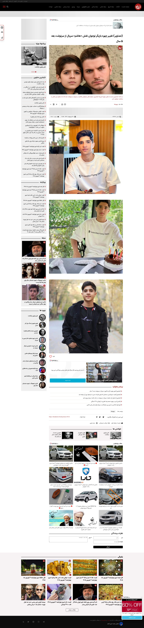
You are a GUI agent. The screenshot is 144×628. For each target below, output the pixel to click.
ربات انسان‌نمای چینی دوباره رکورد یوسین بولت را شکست (34, 83)
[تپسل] (50, 360)
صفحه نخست (125, 7)
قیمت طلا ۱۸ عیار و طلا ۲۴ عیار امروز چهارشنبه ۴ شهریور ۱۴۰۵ (33, 170)
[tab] (35, 71)
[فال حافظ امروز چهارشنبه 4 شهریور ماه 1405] (33, 567)
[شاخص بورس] (2, 37)
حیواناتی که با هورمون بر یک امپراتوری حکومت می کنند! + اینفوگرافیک (34, 126)
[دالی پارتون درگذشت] (115, 435)
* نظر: (90, 538)
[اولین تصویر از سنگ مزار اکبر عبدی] (91, 435)
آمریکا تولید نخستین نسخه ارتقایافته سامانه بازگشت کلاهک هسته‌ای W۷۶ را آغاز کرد (33, 93)
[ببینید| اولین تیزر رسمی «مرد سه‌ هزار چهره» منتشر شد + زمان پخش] (33, 592)
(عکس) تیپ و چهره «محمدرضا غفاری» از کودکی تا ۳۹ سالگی (105, 402)
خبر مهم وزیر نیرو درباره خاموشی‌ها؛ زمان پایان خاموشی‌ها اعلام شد (34, 165)
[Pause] (88, 381)
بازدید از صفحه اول (116, 423)
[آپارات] (33, 622)
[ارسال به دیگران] (65, 105)
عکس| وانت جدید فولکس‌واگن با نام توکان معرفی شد (33, 154)
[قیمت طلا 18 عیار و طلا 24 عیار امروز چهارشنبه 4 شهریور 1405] (85, 567)
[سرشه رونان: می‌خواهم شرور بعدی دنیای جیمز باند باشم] (42, 377)
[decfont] (50, 104)
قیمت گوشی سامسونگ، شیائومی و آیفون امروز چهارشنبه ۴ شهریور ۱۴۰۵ (34, 112)
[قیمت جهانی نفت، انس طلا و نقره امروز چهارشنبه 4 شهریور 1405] (59, 567)
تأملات (118, 7)
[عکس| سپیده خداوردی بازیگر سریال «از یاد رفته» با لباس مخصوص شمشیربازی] (42, 347)
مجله (44, 238)
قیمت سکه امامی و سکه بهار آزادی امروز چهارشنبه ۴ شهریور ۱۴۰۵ (34, 226)
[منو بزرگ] (4, 7)
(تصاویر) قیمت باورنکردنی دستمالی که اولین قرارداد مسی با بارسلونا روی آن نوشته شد (99, 395)
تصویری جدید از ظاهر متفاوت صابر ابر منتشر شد (56, 435)
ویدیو (73, 7)
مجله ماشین (57, 7)
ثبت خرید (67, 380)
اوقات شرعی (5, 1)
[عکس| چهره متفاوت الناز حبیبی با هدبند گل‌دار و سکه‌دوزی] (42, 340)
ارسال (108, 547)
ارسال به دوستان (103, 423)
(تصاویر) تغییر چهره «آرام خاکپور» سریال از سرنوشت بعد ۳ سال (105, 391)
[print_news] (62, 105)
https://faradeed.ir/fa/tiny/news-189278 (59, 417)
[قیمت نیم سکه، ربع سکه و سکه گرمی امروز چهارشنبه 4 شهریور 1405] (111, 592)
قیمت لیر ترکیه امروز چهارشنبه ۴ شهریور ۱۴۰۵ (33, 146)
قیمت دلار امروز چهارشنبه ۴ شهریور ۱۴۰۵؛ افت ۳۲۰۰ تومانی (33, 215)
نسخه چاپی (92, 423)
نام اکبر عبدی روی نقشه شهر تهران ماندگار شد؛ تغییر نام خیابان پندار (33, 210)
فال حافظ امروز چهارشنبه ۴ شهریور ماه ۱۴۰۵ (33, 200)
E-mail (121, 542)
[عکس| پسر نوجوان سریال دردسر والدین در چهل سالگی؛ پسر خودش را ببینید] (34, 292)
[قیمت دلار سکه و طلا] (2, 28)
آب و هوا (11, 1)
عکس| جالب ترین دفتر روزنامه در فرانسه (34, 138)
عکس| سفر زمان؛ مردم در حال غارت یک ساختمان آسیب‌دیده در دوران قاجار (34, 159)
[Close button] (141, 599)
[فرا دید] (138, 7)
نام (122, 538)
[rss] (23, 622)
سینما (78, 7)
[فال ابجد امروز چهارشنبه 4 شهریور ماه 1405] (111, 567)
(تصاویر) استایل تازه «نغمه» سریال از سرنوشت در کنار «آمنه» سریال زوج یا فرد (101, 398)
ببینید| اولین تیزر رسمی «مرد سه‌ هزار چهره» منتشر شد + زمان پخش (33, 220)
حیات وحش (66, 7)
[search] (7, 7)
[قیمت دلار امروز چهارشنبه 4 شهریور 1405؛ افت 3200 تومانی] (59, 592)
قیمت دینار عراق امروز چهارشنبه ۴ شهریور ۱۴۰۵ (33, 150)
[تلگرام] (103, 417)
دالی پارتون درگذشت (106, 434)
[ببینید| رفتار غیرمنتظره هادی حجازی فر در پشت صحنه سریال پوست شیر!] (42, 355)
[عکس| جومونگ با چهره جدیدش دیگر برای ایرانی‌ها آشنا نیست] (34, 270)
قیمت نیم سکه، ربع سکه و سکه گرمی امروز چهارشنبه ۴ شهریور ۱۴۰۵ (34, 175)
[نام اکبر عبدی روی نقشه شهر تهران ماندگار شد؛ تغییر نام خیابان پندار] (34, 249)
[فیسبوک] (96, 417)
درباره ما (25, 1)
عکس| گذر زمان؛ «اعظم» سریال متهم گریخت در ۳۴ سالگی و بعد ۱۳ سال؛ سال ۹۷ (33, 231)
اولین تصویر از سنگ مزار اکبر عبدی (81, 435)
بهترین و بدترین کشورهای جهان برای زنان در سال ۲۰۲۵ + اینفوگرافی (33, 99)
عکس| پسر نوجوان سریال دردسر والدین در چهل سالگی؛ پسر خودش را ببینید (35, 303)
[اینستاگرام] (39, 622)
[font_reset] (53, 104)
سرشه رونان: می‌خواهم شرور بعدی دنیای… (31, 377)
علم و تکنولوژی (86, 7)
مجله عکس (103, 7)
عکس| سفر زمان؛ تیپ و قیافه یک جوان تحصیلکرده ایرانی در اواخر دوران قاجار (34, 121)
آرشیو (15, 1)
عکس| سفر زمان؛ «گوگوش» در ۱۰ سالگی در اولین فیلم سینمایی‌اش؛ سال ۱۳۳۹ (34, 88)
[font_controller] (56, 104)
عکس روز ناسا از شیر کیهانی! (37, 117)
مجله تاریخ (111, 7)
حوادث (50, 7)
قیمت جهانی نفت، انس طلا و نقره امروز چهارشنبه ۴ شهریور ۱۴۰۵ (34, 196)
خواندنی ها (117, 429)
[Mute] (90, 381)
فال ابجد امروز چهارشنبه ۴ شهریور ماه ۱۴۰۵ (34, 187)
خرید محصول (132, 618)
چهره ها (43, 310)
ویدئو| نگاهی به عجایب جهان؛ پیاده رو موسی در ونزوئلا (33, 107)
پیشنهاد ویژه (41, 43)
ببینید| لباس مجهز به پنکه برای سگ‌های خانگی (34, 142)
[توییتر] (100, 417)
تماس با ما (20, 1)
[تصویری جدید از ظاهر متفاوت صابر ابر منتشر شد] (67, 435)
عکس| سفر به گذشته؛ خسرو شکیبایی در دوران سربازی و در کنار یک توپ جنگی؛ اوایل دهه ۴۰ (33, 132)
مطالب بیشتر (72, 610)
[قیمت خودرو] (2, 32)
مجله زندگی (95, 7)
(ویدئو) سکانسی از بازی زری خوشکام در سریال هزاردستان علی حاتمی (103, 405)
